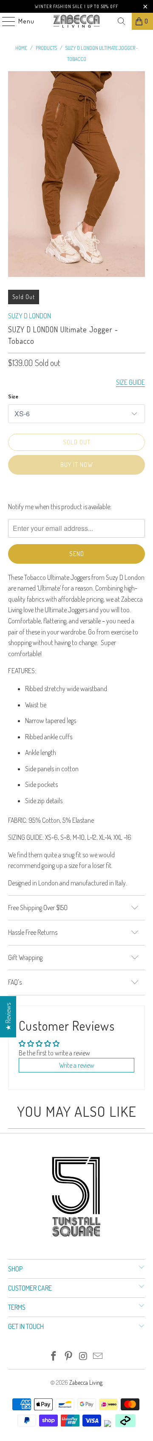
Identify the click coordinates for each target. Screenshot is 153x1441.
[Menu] (4, 21)
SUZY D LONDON (29, 315)
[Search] (121, 21)
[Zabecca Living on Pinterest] (68, 1356)
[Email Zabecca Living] (98, 1356)
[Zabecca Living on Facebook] (54, 1356)
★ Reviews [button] (8, 1017)
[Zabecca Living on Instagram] (83, 1356)
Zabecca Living (85, 1382)
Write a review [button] (76, 1065)
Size (13, 396)
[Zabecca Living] (76, 21)
